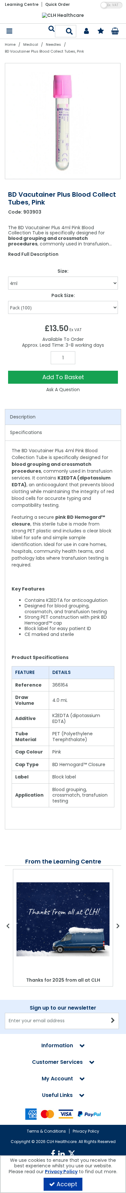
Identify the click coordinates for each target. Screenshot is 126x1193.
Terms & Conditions (46, 1131)
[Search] (69, 31)
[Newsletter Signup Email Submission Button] (113, 1021)
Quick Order (57, 4)
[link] (53, 1154)
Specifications (26, 432)
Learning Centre (21, 4)
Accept (67, 1184)
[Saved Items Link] (100, 31)
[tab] (63, 417)
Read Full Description (33, 254)
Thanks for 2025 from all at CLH (63, 980)
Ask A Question (63, 389)
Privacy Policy (86, 1131)
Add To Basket (63, 377)
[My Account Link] (86, 31)
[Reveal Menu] (9, 31)
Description (23, 417)
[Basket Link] (115, 32)
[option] (63, 121)
